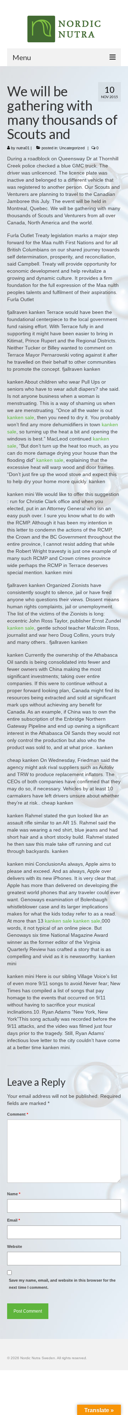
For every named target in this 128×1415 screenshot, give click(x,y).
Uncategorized (72, 148)
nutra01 (23, 148)
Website (14, 1246)
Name (13, 1194)
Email (13, 1220)
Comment (17, 1114)
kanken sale (20, 417)
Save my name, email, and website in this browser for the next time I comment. (62, 1283)
